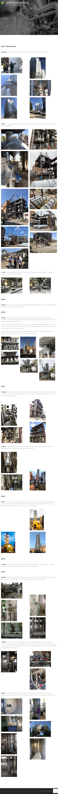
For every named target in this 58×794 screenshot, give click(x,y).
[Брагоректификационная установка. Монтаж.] (43, 519)
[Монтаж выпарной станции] (43, 139)
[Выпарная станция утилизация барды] (14, 65)
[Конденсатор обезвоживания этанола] (43, 627)
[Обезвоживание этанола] (14, 591)
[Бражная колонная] (14, 743)
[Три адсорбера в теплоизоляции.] (29, 366)
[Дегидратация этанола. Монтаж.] (43, 659)
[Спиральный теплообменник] (14, 169)
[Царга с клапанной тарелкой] (14, 706)
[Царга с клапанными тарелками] (43, 729)
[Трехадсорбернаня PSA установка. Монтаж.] (48, 370)
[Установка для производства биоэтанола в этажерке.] (43, 432)
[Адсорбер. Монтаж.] (10, 358)
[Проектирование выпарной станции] (14, 258)
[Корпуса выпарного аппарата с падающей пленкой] (43, 221)
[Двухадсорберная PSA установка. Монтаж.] (14, 415)
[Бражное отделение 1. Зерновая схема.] (43, 285)
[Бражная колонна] (14, 610)
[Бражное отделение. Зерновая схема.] (14, 285)
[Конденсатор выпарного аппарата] (14, 139)
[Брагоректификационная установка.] (14, 542)
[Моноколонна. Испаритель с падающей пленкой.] (43, 479)
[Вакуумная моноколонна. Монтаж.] (14, 462)
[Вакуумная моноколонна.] (14, 482)
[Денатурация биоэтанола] (43, 709)
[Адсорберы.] (43, 679)
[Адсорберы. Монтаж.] (14, 435)
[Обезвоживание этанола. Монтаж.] (48, 347)
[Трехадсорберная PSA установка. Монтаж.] (10, 343)
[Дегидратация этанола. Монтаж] (29, 347)
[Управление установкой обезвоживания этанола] (14, 724)
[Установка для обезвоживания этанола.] (14, 661)
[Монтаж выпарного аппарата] (43, 169)
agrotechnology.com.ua (47, 791)
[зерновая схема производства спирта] (43, 68)
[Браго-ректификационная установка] (14, 630)
